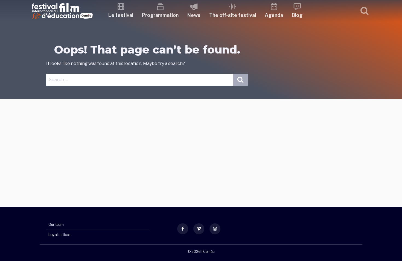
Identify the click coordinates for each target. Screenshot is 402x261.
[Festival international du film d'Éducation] (62, 20)
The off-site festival (232, 15)
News (193, 15)
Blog (297, 15)
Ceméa (209, 252)
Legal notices (59, 235)
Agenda (274, 15)
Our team (56, 225)
